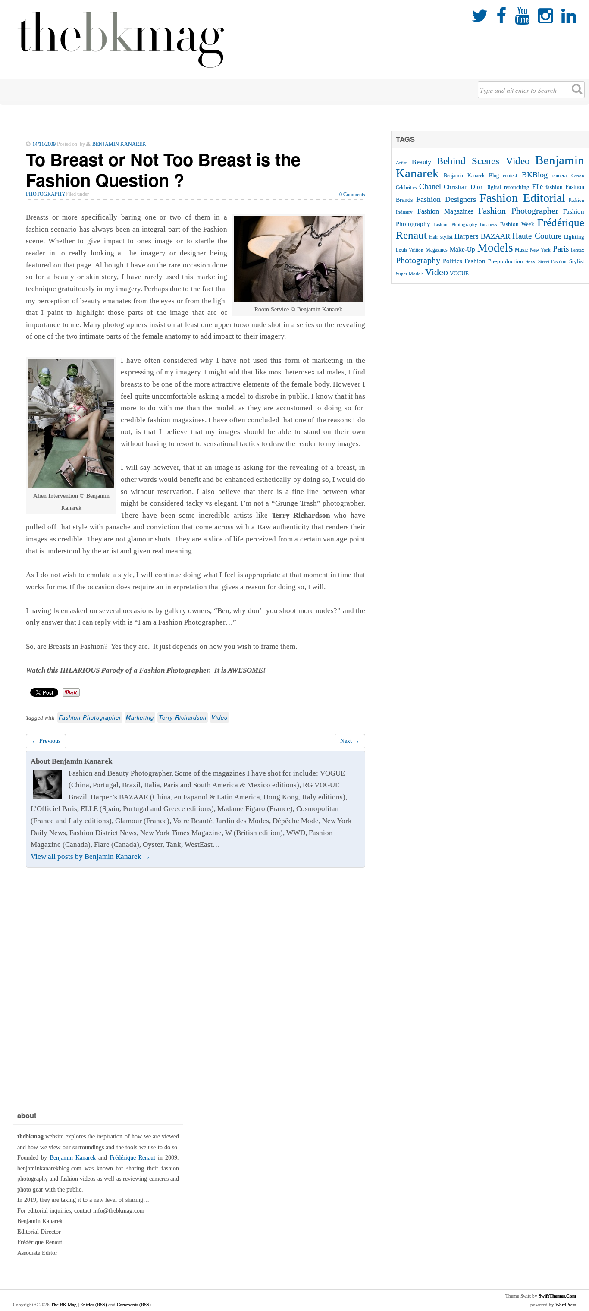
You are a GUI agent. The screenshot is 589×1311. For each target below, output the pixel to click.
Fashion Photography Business (465, 224)
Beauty (421, 162)
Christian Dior (463, 186)
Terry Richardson (183, 717)
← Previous (45, 741)
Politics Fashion (464, 260)
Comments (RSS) (134, 1304)
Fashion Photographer (90, 717)
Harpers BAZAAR (482, 236)
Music (521, 250)
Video (219, 717)
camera (559, 176)
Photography (46, 194)
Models (495, 247)
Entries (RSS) (93, 1304)
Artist (401, 162)
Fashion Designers (446, 199)
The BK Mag (64, 1304)
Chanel (430, 186)
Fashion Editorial (522, 197)
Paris (561, 248)
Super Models (409, 273)
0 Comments (352, 195)
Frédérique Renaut (132, 1157)
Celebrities (406, 187)
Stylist (576, 261)
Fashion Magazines (445, 211)
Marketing (140, 717)
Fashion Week (517, 224)
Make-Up (462, 249)
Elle (537, 186)
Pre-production (505, 261)
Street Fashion (552, 261)
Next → (350, 741)
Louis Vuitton (409, 250)
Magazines (437, 250)
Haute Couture (536, 235)
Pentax (577, 249)
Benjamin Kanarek (73, 1157)
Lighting (574, 236)
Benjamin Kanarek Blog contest (480, 176)
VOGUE (459, 273)
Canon (577, 175)
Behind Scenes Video (483, 161)
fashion (554, 187)
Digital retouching (507, 187)
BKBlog (535, 174)
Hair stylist (440, 237)
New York (540, 249)
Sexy (531, 261)
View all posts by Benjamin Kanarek (90, 856)
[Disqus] (195, 987)
